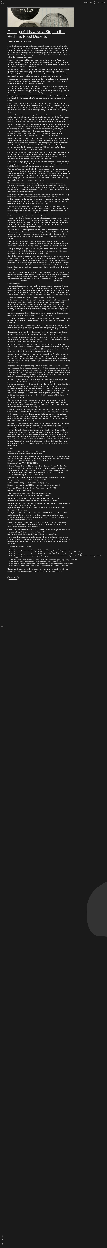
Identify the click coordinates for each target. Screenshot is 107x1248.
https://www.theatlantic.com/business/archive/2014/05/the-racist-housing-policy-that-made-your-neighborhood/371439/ (45, 552)
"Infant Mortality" (50, 274)
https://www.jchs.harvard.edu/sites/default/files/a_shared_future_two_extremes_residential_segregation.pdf (42, 563)
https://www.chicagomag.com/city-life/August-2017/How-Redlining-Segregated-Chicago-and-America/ (40, 550)
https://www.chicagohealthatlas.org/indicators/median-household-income (32, 500)
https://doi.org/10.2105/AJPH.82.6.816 (48, 571)
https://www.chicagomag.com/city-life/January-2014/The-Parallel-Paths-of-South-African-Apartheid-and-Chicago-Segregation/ (47, 554)
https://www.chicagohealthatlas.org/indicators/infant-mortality (28, 495)
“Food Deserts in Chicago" (37, 149)
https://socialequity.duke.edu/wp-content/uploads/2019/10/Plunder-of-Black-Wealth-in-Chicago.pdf (39, 565)
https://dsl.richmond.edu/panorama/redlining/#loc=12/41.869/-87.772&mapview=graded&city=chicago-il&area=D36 (44, 560)
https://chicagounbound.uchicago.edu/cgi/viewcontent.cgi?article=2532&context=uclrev (36, 561)
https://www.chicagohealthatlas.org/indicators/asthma (25, 453)
